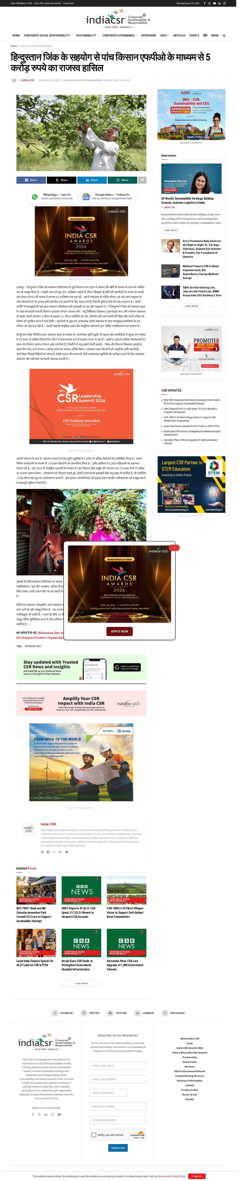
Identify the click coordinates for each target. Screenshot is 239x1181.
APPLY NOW (119, 631)
